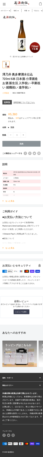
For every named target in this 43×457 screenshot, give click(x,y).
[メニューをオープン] (4, 4)
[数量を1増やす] (23, 134)
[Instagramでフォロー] (13, 435)
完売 (21, 144)
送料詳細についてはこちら (24, 102)
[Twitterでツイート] (34, 153)
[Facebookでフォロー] (4, 435)
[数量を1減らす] (10, 134)
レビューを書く (21, 312)
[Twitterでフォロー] (8, 435)
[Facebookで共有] (25, 153)
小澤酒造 (5, 93)
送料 (17, 118)
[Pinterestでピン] (30, 153)
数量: (4, 135)
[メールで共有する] (39, 153)
